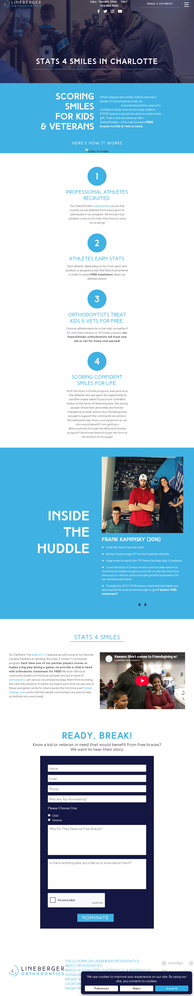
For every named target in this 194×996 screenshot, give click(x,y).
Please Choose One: (64, 808)
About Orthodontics (83, 965)
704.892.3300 (107, 2)
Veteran (57, 820)
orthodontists (110, 105)
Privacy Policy (77, 988)
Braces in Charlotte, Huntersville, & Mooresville (108, 970)
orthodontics (17, 679)
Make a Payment (160, 4)
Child (55, 815)
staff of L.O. (39, 654)
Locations (74, 983)
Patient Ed (74, 979)
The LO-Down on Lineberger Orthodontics (102, 961)
